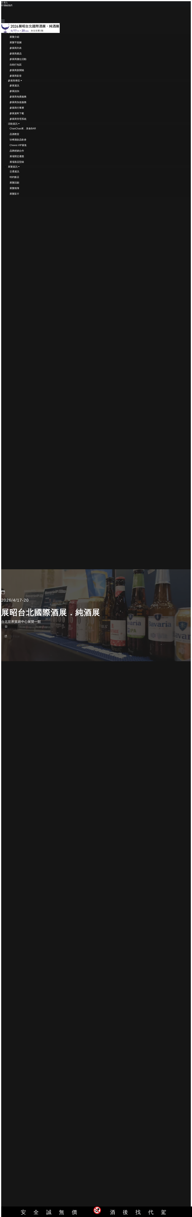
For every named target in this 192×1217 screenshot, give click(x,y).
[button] (15, 32)
